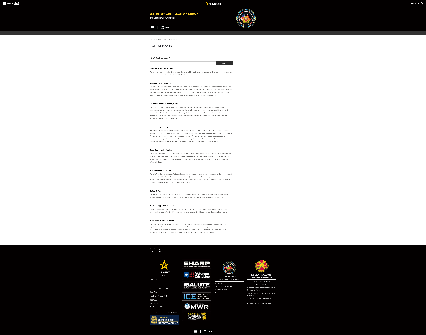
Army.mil (164, 276)
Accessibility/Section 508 (159, 289)
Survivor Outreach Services (256, 288)
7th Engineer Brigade (222, 290)
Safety (258, 290)
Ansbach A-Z (219, 283)
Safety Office (155, 191)
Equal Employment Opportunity (163, 127)
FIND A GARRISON (261, 285)
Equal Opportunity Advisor (161, 150)
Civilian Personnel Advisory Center (164, 104)
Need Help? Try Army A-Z (158, 296)
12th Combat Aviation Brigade (225, 287)
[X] (156, 252)
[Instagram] (162, 27)
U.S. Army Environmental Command (259, 299)
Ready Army (153, 292)
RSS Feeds (153, 300)
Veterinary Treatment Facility (162, 220)
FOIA (151, 283)
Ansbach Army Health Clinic (161, 68)
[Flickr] (167, 27)
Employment (154, 280)
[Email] (152, 27)
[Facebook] (157, 27)
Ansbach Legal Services (160, 83)
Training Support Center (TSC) (162, 206)
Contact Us (154, 303)
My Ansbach (162, 39)
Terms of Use (154, 286)
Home (153, 39)
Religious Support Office (160, 170)
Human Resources (253, 293)
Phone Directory (220, 293)
